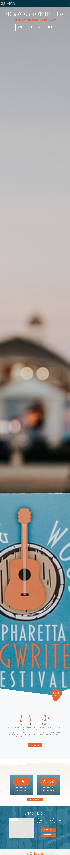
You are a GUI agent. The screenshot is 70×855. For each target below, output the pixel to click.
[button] (68, 3)
